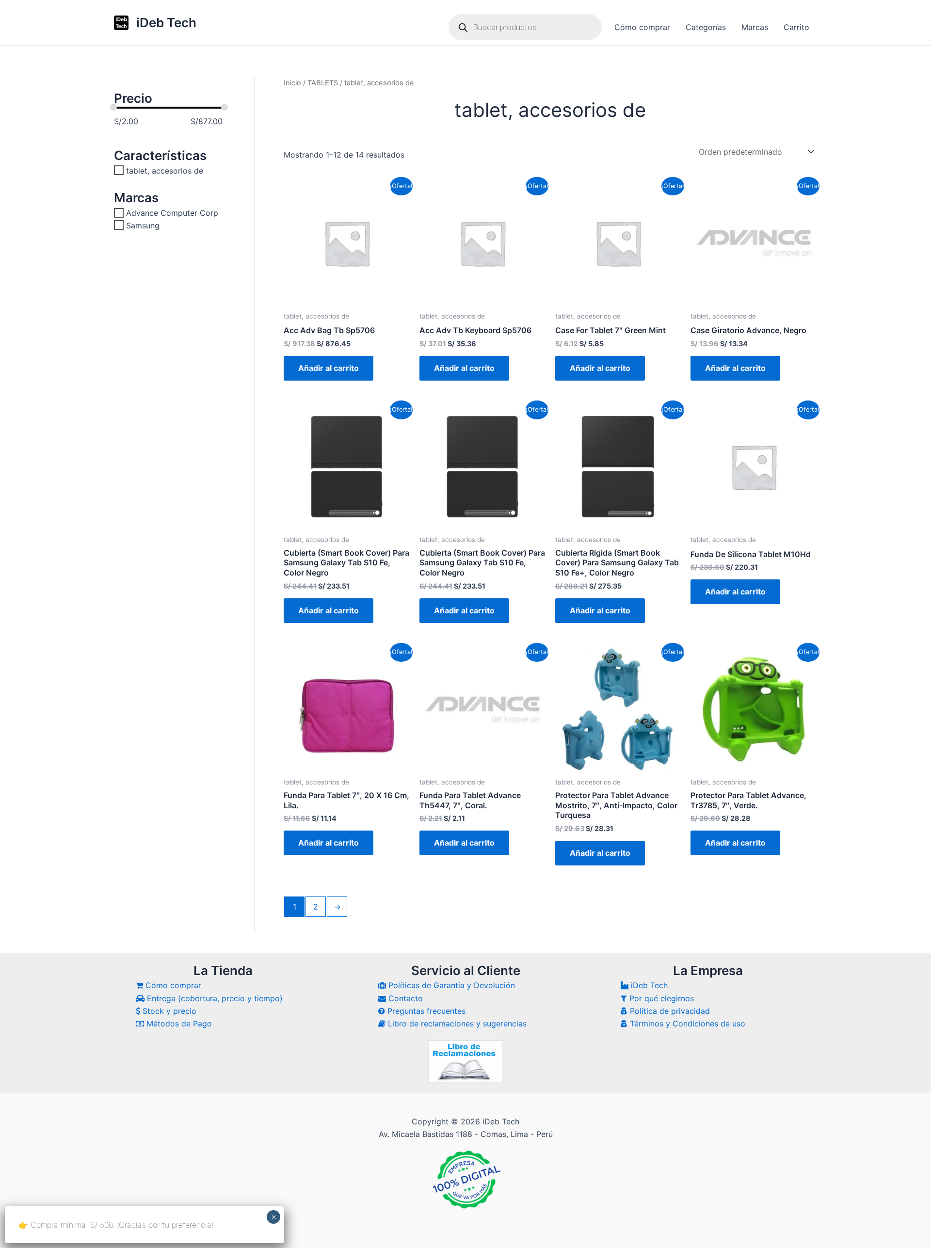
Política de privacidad (668, 1011)
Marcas (754, 27)
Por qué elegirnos (660, 998)
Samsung (143, 225)
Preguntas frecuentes (425, 1011)
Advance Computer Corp (172, 213)
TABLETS (322, 83)
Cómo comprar (642, 27)
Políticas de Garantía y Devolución (450, 985)
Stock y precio (168, 1011)
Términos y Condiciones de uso (686, 1023)
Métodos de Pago (178, 1023)
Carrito (796, 27)
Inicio (292, 83)
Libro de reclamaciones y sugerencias (456, 1023)
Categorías (706, 27)
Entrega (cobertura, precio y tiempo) (213, 998)
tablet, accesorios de (164, 170)
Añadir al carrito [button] (328, 368)
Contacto (404, 998)
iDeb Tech (166, 22)
